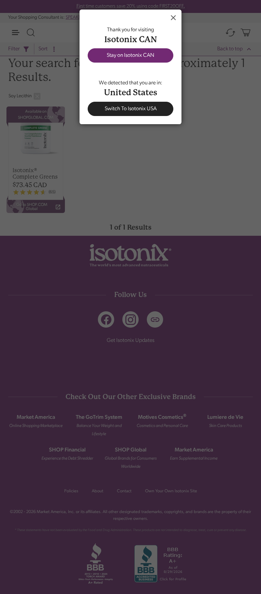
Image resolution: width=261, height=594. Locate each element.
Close (173, 18)
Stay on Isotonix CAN (130, 55)
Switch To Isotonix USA (131, 109)
